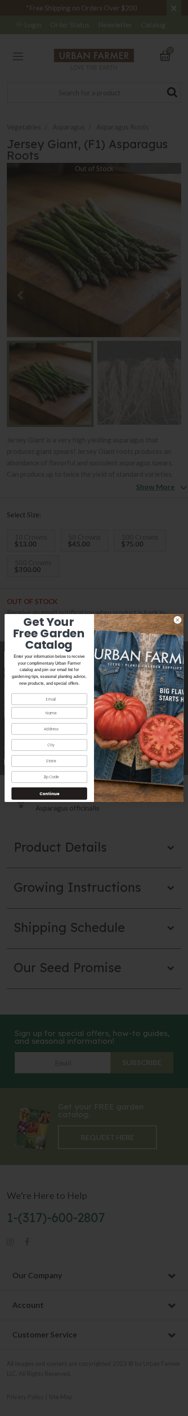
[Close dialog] (177, 620)
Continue (49, 793)
